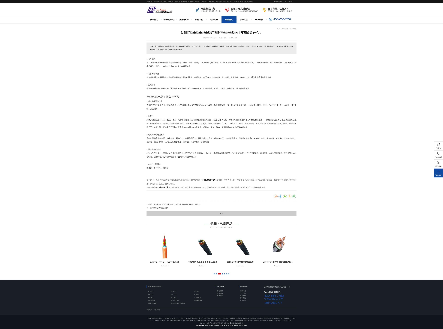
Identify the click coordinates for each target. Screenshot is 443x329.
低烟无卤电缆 (175, 300)
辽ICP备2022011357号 (236, 323)
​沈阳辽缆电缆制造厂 (161, 208)
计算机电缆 (197, 297)
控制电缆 (197, 291)
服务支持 (243, 300)
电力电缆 (170, 23)
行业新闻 (220, 293)
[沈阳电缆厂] (160, 9)
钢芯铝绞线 (151, 300)
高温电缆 (197, 294)
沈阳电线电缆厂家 (194, 318)
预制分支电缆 (152, 303)
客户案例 (214, 20)
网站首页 (154, 20)
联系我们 (290, 1)
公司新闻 (229, 23)
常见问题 (220, 295)
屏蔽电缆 (150, 294)
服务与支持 (184, 20)
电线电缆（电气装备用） (178, 303)
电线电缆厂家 (162, 187)
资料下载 (199, 20)
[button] (214, 273)
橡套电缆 (174, 297)
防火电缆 (174, 294)
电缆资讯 (229, 20)
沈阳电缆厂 (157, 310)
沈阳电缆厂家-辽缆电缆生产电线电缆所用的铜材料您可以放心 (176, 204)
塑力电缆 (185, 23)
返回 (221, 213)
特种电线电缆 (198, 300)
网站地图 (279, 1)
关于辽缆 (244, 20)
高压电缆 (150, 297)
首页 (278, 29)
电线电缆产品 (168, 20)
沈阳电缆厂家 (209, 180)
